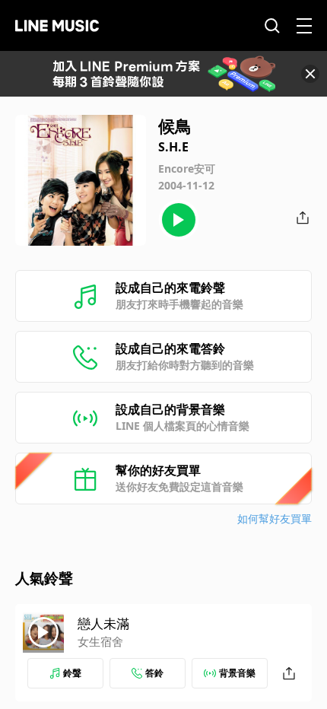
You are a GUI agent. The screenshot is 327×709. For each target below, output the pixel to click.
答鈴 (154, 672)
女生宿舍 (100, 641)
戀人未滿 (103, 623)
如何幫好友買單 (274, 518)
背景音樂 (237, 672)
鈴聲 (72, 672)
